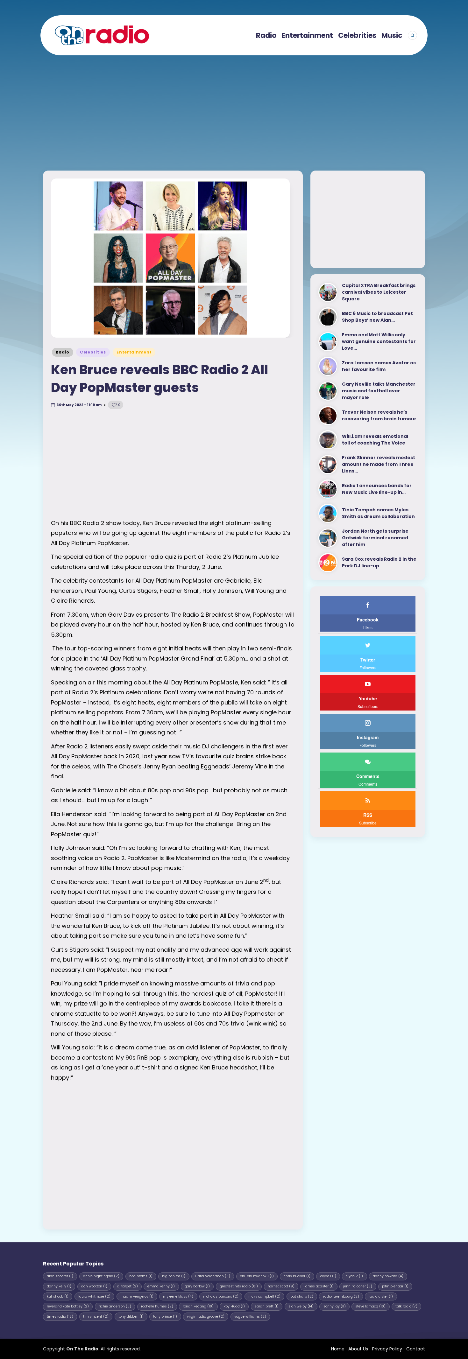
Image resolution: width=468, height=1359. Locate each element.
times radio (60, 1316)
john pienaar (395, 1286)
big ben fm (173, 1276)
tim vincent (96, 1316)
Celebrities (93, 352)
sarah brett (267, 1306)
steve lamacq (370, 1306)
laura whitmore (94, 1296)
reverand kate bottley (68, 1306)
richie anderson (115, 1306)
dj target (127, 1286)
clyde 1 (328, 1276)
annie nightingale (101, 1276)
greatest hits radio (239, 1286)
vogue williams (250, 1316)
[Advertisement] (234, 107)
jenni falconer (357, 1286)
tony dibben (131, 1316)
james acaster (319, 1286)
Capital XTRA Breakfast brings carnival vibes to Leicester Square (378, 292)
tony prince (165, 1316)
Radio (62, 352)
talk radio (406, 1306)
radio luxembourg (341, 1296)
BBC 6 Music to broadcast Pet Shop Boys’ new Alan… (377, 317)
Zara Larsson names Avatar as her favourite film (379, 366)
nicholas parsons (220, 1296)
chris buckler (297, 1276)
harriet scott (281, 1286)
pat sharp (301, 1296)
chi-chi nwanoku (257, 1276)
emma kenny (161, 1286)
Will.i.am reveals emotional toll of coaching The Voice (375, 439)
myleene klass (178, 1296)
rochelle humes (157, 1306)
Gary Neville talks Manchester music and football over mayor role (378, 391)
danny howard (388, 1276)
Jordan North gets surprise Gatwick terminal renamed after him (375, 538)
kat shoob (57, 1296)
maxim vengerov (136, 1296)
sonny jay (334, 1306)
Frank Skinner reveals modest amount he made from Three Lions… (378, 464)
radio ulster (381, 1296)
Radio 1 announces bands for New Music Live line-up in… (377, 489)
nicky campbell (264, 1296)
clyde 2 (354, 1276)
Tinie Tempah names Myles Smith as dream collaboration (378, 513)
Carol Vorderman (212, 1276)
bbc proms (140, 1276)
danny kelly (59, 1286)
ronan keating (198, 1306)
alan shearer (60, 1276)
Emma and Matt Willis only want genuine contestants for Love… (379, 342)
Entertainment (134, 352)
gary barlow (197, 1286)
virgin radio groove (205, 1316)
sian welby (301, 1306)
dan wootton (94, 1286)
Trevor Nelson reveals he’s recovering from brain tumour (379, 415)
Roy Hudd (234, 1306)
